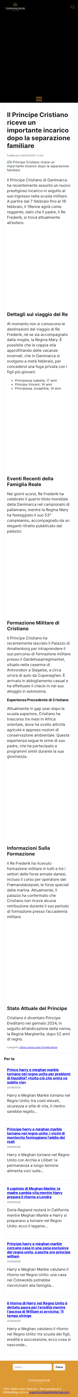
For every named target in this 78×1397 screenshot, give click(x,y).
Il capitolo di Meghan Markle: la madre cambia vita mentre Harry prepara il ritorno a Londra (35, 1192)
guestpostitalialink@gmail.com (49, 1392)
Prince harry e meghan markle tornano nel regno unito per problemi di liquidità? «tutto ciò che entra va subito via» (38, 1076)
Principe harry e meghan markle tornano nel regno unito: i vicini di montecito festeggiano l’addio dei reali (36, 1135)
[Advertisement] (39, 54)
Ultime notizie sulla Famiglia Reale (38, 1047)
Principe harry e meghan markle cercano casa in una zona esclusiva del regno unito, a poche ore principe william (38, 1250)
